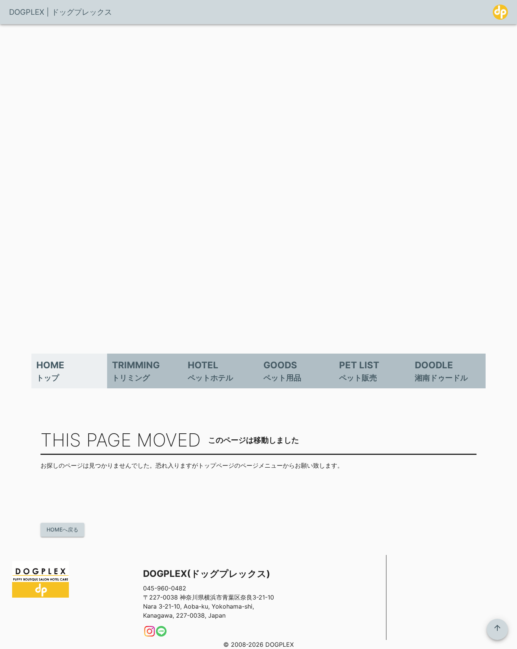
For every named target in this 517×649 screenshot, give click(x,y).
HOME (50, 365)
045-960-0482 (164, 588)
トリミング (131, 377)
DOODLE (434, 365)
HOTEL (203, 365)
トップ (47, 377)
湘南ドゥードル (441, 377)
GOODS (280, 365)
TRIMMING (136, 365)
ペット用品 (282, 377)
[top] (497, 629)
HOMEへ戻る (62, 529)
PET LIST (359, 365)
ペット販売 (358, 377)
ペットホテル (210, 377)
